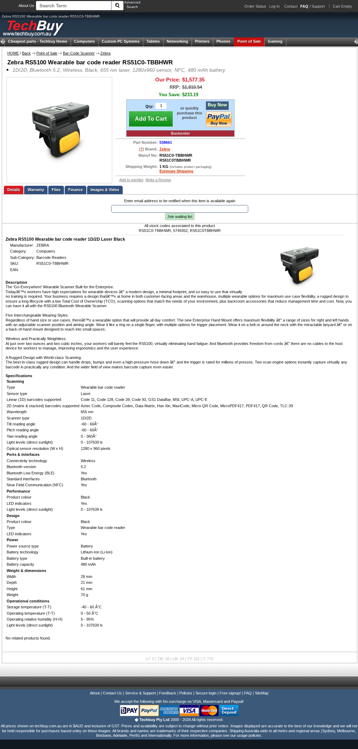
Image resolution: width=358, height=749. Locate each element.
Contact (291, 6)
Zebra (105, 53)
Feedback (167, 693)
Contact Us (112, 693)
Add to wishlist (131, 180)
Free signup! (230, 693)
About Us (26, 5)
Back (26, 53)
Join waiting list (179, 216)
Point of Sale (249, 41)
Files (56, 190)
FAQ (248, 693)
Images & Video (105, 190)
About (95, 693)
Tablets (153, 41)
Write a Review (158, 180)
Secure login (205, 693)
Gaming (275, 41)
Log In (274, 6)
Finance (75, 190)
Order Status (255, 6)
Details (13, 190)
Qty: (149, 106)
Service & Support (140, 693)
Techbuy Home (37, 41)
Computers (84, 41)
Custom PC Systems (120, 41)
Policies (185, 693)
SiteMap (261, 693)
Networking (177, 41)
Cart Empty (342, 6)
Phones (223, 41)
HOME (13, 53)
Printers (202, 41)
